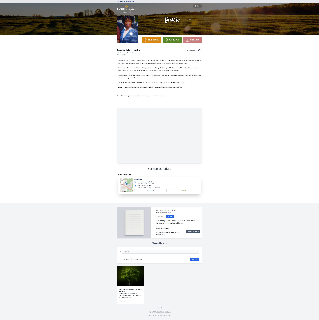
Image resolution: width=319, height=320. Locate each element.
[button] (126, 183)
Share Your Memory (193, 231)
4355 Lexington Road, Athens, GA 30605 (149, 187)
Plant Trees (183, 190)
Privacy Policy (155, 312)
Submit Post (194, 259)
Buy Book (169, 216)
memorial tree (137, 96)
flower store (162, 96)
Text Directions (150, 190)
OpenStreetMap (161, 315)
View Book (160, 216)
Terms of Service (164, 312)
